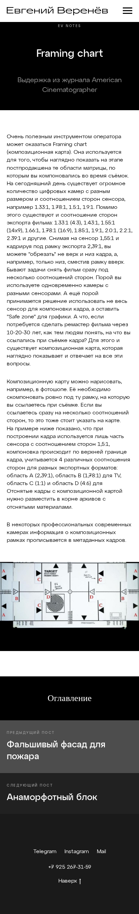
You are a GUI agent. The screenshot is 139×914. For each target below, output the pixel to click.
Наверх (67, 881)
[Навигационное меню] (127, 10)
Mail (101, 852)
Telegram (44, 852)
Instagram (76, 852)
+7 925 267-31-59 (69, 867)
